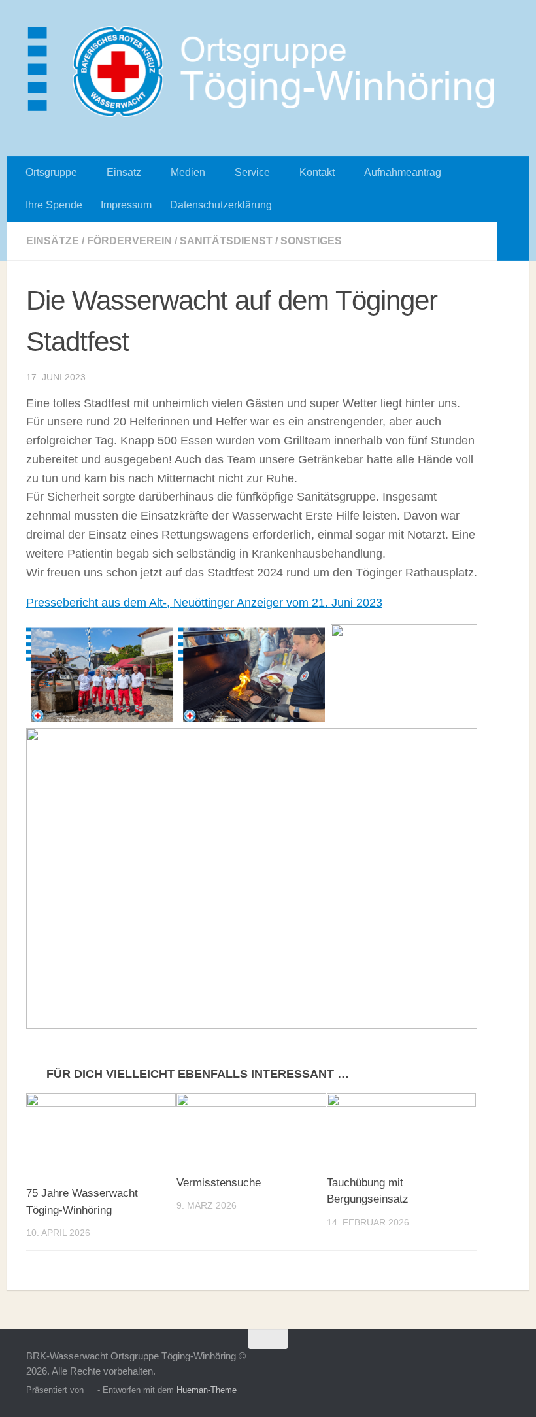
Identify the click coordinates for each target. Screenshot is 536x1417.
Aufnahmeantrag (402, 172)
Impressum (126, 204)
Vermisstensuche (218, 1182)
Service (252, 172)
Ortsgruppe (51, 172)
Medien (188, 172)
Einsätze (52, 240)
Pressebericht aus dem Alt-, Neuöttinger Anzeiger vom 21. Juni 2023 (204, 602)
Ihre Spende (53, 204)
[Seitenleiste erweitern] (513, 241)
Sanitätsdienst (226, 240)
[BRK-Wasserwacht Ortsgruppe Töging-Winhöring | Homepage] (268, 71)
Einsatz (124, 172)
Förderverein (129, 240)
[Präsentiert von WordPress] (90, 1390)
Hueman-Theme (206, 1390)
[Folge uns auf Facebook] (501, 1365)
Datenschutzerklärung (221, 204)
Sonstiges (311, 240)
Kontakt (317, 172)
